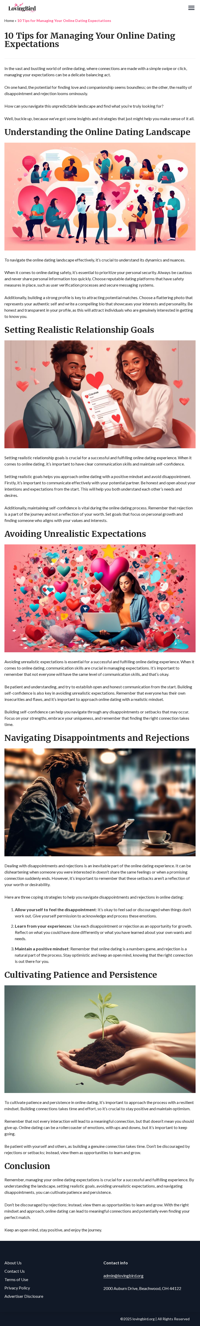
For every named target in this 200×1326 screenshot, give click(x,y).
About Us (13, 1262)
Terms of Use (16, 1279)
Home (9, 20)
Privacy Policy (17, 1287)
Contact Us (14, 1271)
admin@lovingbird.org (123, 1275)
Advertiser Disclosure (23, 1296)
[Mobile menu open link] (191, 8)
